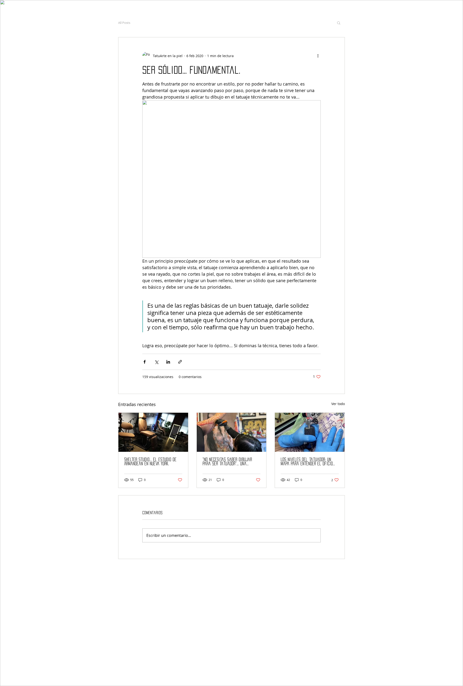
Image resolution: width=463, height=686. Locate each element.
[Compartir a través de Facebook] (144, 362)
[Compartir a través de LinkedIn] (168, 362)
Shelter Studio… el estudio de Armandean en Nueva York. (150, 461)
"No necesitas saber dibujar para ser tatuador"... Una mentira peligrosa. (227, 462)
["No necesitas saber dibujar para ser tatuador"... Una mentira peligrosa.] (231, 432)
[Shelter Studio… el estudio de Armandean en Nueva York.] (153, 432)
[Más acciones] (318, 56)
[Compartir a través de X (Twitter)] (156, 362)
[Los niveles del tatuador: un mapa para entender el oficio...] (310, 432)
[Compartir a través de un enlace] (180, 362)
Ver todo (338, 403)
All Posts (124, 22)
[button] (338, 23)
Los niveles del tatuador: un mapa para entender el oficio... (308, 461)
